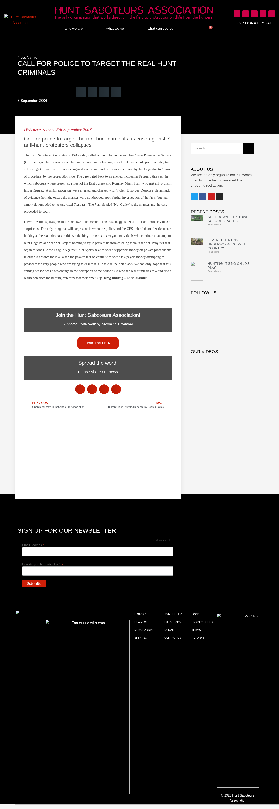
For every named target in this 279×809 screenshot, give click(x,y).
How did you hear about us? (43, 564)
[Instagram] (263, 13)
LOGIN (196, 614)
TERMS (196, 629)
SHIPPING (140, 637)
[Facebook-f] (203, 196)
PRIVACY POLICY (202, 622)
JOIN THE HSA (173, 614)
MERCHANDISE (144, 629)
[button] (223, 28)
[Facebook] (245, 13)
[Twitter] (237, 13)
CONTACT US (172, 637)
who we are (74, 28)
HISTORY (140, 614)
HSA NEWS (141, 622)
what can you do (161, 28)
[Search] (248, 148)
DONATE (169, 629)
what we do (115, 28)
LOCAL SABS (172, 622)
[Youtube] (254, 13)
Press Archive (27, 57)
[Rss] (271, 13)
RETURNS (198, 637)
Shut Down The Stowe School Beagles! (228, 219)
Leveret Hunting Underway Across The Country (228, 244)
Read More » (214, 224)
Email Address (33, 545)
